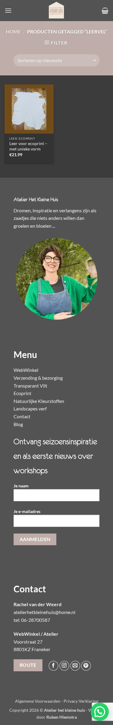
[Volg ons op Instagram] (64, 666)
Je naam (21, 485)
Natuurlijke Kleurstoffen (39, 401)
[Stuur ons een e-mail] (75, 666)
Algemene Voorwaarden (37, 701)
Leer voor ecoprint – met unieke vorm (28, 146)
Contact (22, 416)
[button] (8, 10)
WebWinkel (26, 370)
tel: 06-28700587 (32, 620)
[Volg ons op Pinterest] (86, 666)
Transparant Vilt (30, 385)
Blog (18, 424)
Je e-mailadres (27, 511)
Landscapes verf (30, 408)
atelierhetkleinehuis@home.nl (44, 612)
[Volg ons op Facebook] (53, 666)
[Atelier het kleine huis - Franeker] (57, 10)
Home (13, 31)
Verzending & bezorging (38, 378)
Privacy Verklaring (81, 701)
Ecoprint (22, 393)
